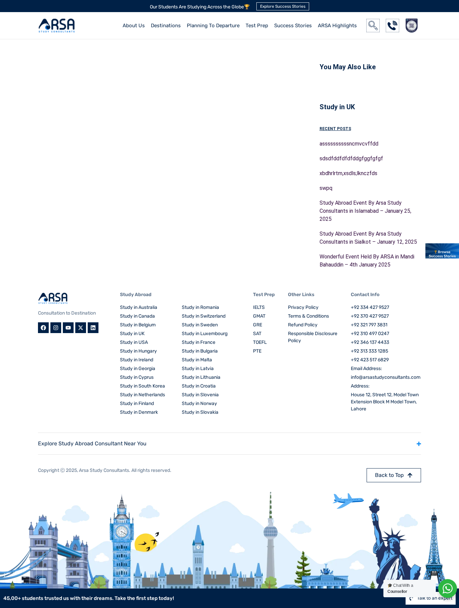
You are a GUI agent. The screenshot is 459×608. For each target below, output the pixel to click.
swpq (326, 188)
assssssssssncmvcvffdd (349, 143)
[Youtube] (68, 327)
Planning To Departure (213, 26)
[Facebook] (43, 327)
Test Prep (257, 26)
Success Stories (293, 26)
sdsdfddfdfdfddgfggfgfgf (351, 158)
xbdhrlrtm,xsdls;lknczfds (348, 173)
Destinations (166, 26)
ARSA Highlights (337, 26)
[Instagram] (55, 327)
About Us (134, 26)
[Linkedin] (93, 327)
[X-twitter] (80, 327)
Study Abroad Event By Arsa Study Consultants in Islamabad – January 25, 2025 (365, 211)
